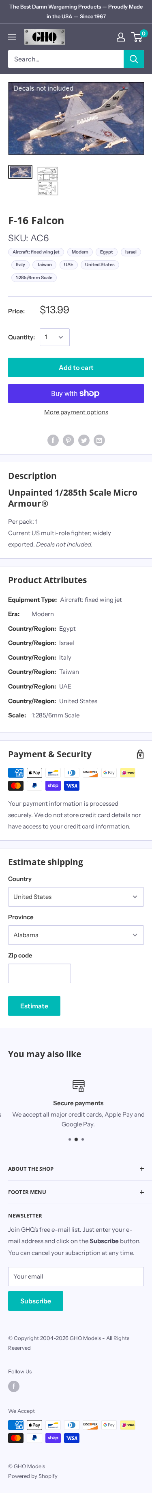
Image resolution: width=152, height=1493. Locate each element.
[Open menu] (12, 37)
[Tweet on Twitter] (84, 440)
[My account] (121, 37)
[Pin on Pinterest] (68, 440)
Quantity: (21, 337)
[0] (137, 37)
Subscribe (35, 1301)
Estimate (34, 1006)
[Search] (134, 59)
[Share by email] (99, 440)
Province (21, 917)
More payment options (76, 412)
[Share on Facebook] (53, 440)
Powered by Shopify (33, 1476)
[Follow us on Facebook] (13, 1386)
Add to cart (76, 367)
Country (20, 879)
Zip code (20, 955)
